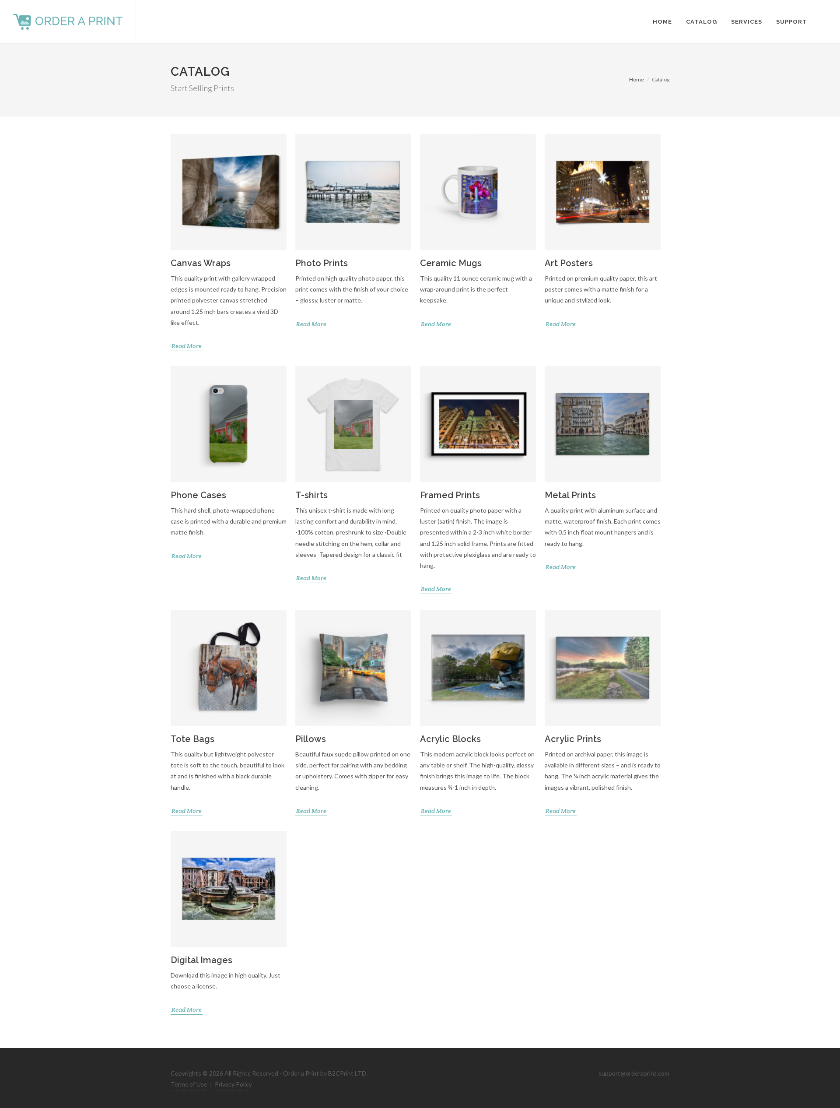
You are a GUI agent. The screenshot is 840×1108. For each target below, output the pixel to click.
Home (636, 79)
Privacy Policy (233, 1084)
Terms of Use (189, 1084)
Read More (187, 346)
